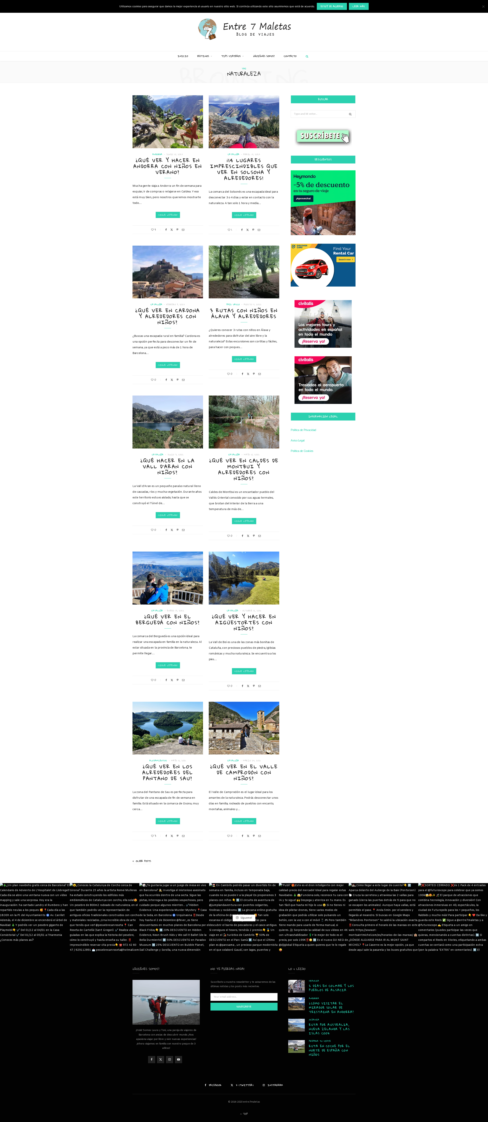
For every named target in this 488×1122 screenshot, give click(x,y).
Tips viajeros (231, 56)
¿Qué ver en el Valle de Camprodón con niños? (244, 772)
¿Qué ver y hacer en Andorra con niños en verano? (167, 166)
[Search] (306, 56)
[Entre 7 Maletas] (244, 29)
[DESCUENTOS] (323, 202)
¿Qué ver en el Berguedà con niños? (168, 619)
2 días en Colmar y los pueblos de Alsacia (331, 988)
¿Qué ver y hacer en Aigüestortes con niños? (244, 622)
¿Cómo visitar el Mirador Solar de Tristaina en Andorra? (331, 1008)
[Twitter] (171, 229)
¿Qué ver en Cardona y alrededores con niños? (167, 316)
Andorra (157, 154)
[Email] (183, 229)
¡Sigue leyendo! (168, 215)
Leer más (359, 6)
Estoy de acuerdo (332, 6)
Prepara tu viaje (320, 1041)
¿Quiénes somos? (264, 56)
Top (245, 1114)
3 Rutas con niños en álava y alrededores (244, 313)
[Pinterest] (177, 229)
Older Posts (143, 861)
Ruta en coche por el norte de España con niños (329, 1050)
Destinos (203, 56)
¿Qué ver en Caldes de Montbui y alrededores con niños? (244, 469)
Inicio (183, 56)
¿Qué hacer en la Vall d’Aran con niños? (167, 466)
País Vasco (233, 304)
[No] (483, 6)
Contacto (290, 56)
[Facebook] (166, 229)
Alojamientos (158, 760)
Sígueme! (246, 918)
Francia (314, 980)
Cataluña (233, 154)
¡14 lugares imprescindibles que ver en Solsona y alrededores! (244, 169)
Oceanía (314, 1019)
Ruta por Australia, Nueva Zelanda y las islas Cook (329, 1029)
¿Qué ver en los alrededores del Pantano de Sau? (167, 772)
